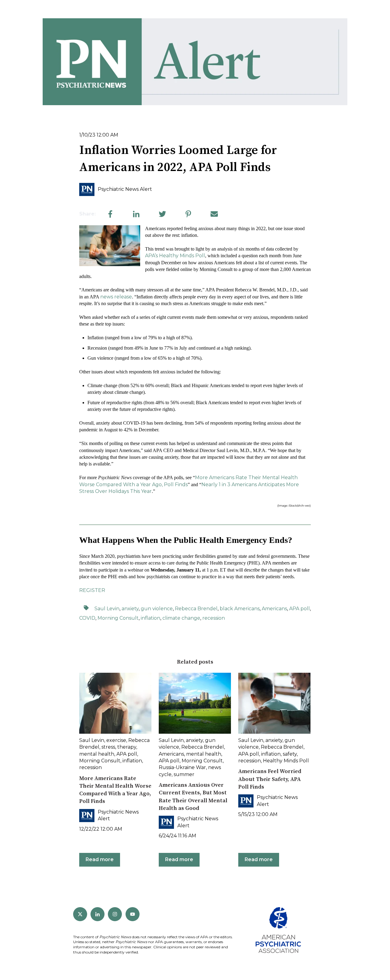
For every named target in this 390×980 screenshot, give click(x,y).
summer (184, 774)
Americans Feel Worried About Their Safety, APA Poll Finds (269, 779)
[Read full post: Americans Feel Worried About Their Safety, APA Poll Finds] (274, 703)
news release (116, 297)
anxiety (130, 608)
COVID (87, 618)
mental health (96, 754)
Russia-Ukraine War (182, 767)
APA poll (299, 608)
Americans (274, 608)
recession (213, 618)
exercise (116, 740)
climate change (181, 618)
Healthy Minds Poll (286, 761)
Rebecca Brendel (196, 608)
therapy (126, 747)
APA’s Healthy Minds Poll (175, 255)
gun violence (157, 608)
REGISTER (92, 590)
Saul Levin (106, 608)
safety (290, 754)
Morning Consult (118, 618)
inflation (150, 618)
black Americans (240, 608)
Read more (100, 859)
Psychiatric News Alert (125, 189)
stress (108, 747)
